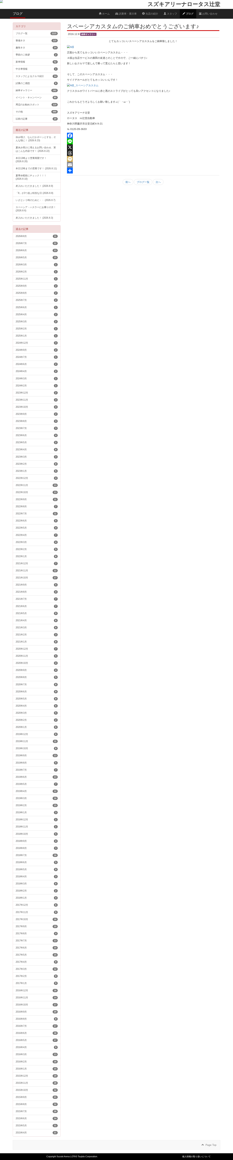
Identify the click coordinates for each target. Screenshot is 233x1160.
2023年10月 (36, 407)
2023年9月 (36, 414)
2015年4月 (36, 1132)
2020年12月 (36, 649)
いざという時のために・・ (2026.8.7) (35, 200)
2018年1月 (36, 898)
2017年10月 (36, 919)
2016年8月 (36, 1019)
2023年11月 (36, 400)
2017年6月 (36, 947)
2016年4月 (36, 1047)
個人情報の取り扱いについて (196, 1156)
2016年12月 (36, 990)
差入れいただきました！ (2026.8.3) (34, 218)
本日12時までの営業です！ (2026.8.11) (36, 168)
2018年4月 (36, 876)
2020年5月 (36, 698)
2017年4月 (36, 962)
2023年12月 (36, 393)
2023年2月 (36, 464)
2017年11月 (36, 912)
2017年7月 (36, 940)
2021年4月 (36, 620)
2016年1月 (36, 1069)
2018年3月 (36, 883)
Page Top (211, 1144)
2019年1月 (36, 812)
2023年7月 (36, 428)
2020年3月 (36, 713)
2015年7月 (36, 1111)
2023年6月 (36, 435)
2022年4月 (36, 535)
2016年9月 (36, 1012)
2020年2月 (36, 720)
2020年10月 (36, 663)
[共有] (143, 170)
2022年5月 (36, 528)
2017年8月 (36, 933)
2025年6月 (36, 307)
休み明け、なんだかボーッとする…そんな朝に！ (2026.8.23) (36, 139)
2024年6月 (36, 364)
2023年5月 (36, 442)
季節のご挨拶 (36, 55)
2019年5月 (36, 784)
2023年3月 (36, 457)
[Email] (143, 165)
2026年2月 (36, 271)
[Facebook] (143, 136)
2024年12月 (36, 343)
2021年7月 (36, 599)
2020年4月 (36, 706)
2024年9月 (36, 350)
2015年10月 (36, 1090)
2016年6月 (36, 1033)
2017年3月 (36, 969)
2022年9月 (36, 499)
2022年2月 (36, 549)
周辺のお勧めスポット (36, 104)
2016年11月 (36, 997)
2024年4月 (36, 371)
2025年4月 (36, 314)
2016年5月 (36, 1040)
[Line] (143, 141)
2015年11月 (36, 1083)
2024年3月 (36, 378)
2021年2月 (36, 634)
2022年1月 (36, 556)
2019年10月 (36, 748)
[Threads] (143, 153)
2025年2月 (36, 328)
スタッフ (171, 13)
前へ (128, 182)
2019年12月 (36, 734)
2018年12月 (36, 819)
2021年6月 (36, 606)
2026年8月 (36, 236)
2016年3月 (36, 1054)
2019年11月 (36, 741)
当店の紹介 (151, 13)
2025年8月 (36, 293)
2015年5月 (36, 1125)
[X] (143, 147)
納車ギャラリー (36, 90)
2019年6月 (36, 777)
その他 (36, 111)
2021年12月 (36, 563)
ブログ (189, 13)
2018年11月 (36, 826)
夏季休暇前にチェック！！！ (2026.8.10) (31, 177)
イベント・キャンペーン (36, 97)
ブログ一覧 (143, 182)
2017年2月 (36, 976)
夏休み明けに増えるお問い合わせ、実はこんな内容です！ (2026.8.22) (36, 149)
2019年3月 (36, 798)
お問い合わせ (210, 13)
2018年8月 (36, 848)
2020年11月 (36, 656)
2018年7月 (36, 855)
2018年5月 (36, 869)
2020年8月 (36, 677)
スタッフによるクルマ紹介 (36, 76)
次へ (158, 182)
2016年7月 (36, 1026)
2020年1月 (36, 727)
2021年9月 (36, 585)
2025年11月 (36, 279)
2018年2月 (36, 891)
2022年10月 (36, 492)
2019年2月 (36, 805)
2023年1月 (36, 471)
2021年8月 (36, 592)
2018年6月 (36, 862)
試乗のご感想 (36, 83)
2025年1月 (36, 336)
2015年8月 (36, 1104)
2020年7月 (36, 684)
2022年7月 (36, 513)
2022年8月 (36, 506)
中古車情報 (36, 69)
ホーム (105, 13)
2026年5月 (36, 257)
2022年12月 (36, 478)
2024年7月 (36, 357)
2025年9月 (36, 286)
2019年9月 (36, 755)
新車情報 (36, 62)
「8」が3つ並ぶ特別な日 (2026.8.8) (34, 193)
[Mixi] (143, 159)
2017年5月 (36, 955)
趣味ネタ (36, 47)
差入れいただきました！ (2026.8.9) (34, 186)
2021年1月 (36, 642)
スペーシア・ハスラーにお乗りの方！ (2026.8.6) (36, 209)
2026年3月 (36, 264)
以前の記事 (36, 119)
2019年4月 (36, 791)
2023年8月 (36, 421)
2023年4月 (36, 449)
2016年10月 (36, 1004)
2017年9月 (36, 926)
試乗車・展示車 (127, 13)
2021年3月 (36, 627)
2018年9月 (36, 841)
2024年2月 (36, 385)
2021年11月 (36, 570)
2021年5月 (36, 613)
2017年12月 (36, 905)
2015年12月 (36, 1076)
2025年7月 (36, 300)
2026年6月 (36, 250)
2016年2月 (36, 1061)
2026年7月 (36, 243)
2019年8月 (36, 763)
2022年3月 (36, 542)
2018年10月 (36, 834)
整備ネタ (36, 40)
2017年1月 (36, 983)
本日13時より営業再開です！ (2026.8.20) (31, 160)
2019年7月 (36, 770)
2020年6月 (36, 691)
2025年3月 (36, 321)
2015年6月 (36, 1118)
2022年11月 (36, 485)
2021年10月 (36, 577)
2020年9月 (36, 670)
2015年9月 (36, 1097)
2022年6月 (36, 520)
